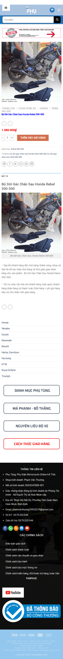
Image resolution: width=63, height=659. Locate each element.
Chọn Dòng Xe (27, 108)
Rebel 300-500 (17, 149)
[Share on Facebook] (9, 164)
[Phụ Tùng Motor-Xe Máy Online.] (31, 10)
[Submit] (57, 19)
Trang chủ (8, 108)
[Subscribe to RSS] (16, 528)
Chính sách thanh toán (17, 549)
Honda (44, 108)
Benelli (5, 346)
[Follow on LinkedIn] (21, 528)
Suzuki (5, 334)
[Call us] (10, 528)
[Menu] (59, 10)
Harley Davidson (10, 352)
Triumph (6, 376)
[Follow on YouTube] (27, 528)
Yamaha (6, 328)
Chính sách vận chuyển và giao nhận (24, 555)
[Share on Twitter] (15, 164)
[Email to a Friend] (20, 164)
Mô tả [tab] (5, 176)
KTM (4, 364)
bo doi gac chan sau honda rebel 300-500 (28, 154)
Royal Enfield (8, 370)
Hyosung (6, 358)
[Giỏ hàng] (52, 10)
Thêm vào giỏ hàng (33, 137)
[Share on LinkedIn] (31, 164)
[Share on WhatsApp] (4, 164)
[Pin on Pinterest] (26, 164)
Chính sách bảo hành (16, 561)
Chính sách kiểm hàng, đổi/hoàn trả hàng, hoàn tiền (32, 573)
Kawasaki (7, 340)
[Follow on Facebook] (5, 528)
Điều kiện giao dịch (15, 543)
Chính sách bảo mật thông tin (21, 567)
